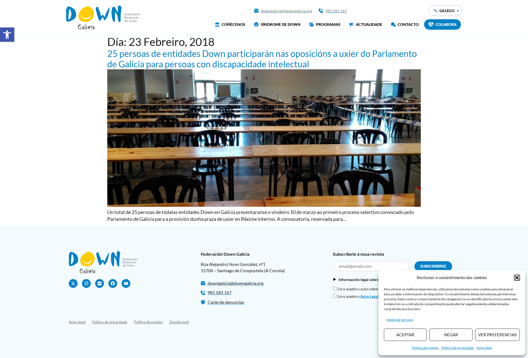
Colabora (446, 24)
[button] (7, 34)
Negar (451, 334)
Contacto (408, 24)
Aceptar (405, 334)
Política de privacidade (457, 348)
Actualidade (369, 24)
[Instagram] (86, 283)
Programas (328, 24)
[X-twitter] (73, 283)
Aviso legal (484, 348)
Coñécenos (233, 24)
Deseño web (179, 322)
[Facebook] (112, 283)
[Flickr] (99, 283)
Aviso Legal (369, 296)
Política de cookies (425, 348)
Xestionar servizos (400, 320)
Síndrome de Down (281, 24)
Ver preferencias (497, 334)
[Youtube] (126, 283)
